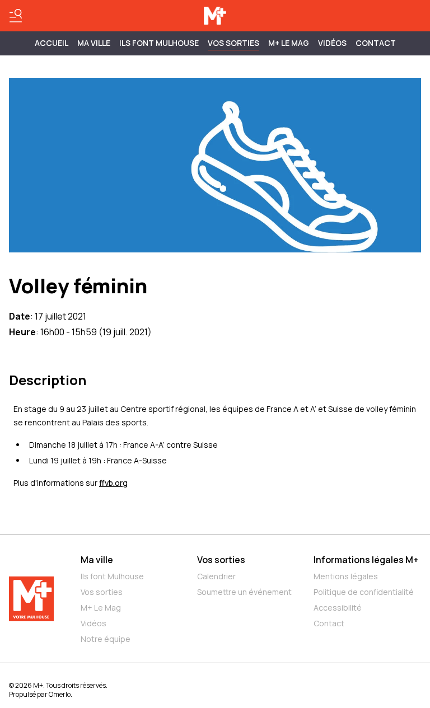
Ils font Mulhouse (112, 576)
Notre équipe (105, 639)
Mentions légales (346, 576)
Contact (376, 42)
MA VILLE (93, 42)
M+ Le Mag (288, 42)
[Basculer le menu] (15, 15)
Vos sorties (233, 42)
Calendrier (216, 576)
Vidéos (332, 42)
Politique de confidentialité (364, 592)
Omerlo (60, 694)
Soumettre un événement (244, 592)
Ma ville (97, 560)
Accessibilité (338, 607)
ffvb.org (113, 482)
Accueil (51, 42)
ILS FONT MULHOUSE (159, 42)
